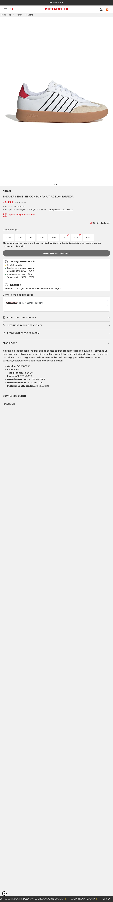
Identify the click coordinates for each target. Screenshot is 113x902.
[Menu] (6, 9)
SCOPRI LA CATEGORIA (76, 898)
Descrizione (10, 343)
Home (3, 15)
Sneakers (29, 15)
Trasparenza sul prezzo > (61, 209)
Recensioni (9, 403)
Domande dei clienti (14, 396)
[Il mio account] (101, 9)
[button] (56, 184)
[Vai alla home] (56, 9)
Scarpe (19, 15)
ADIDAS (7, 191)
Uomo (11, 15)
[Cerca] (12, 9)
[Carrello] (107, 9)
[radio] (8, 237)
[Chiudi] (4, 893)
